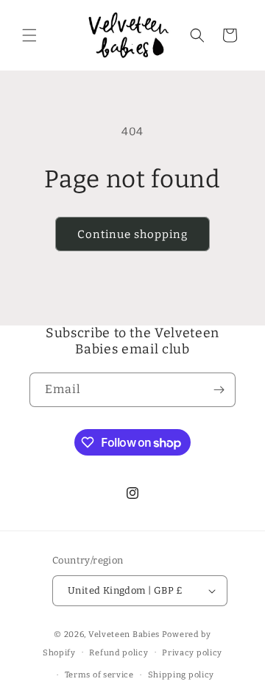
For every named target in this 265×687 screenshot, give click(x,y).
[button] (29, 35)
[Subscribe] (218, 390)
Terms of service (99, 675)
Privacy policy (192, 653)
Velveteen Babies (125, 634)
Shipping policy (181, 675)
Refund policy (118, 653)
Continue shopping (132, 234)
